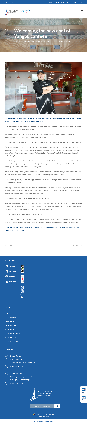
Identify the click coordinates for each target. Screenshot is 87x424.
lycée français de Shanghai (62, 42)
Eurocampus (32, 42)
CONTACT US (10, 337)
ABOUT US (9, 314)
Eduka (80, 2)
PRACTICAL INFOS (12, 333)
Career (51, 2)
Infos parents (44, 42)
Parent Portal (59, 2)
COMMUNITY (10, 329)
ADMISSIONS (10, 317)
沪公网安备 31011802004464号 (45, 414)
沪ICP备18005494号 (43, 416)
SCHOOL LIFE (10, 325)
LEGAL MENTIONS (11, 342)
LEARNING (9, 321)
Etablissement (20, 42)
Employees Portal (71, 2)
